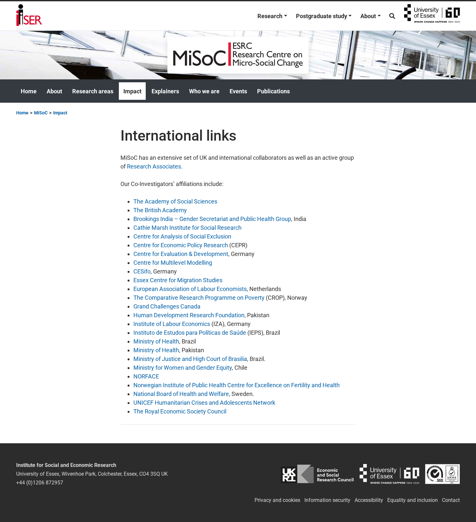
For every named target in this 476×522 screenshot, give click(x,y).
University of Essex (432, 16)
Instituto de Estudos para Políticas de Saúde (189, 332)
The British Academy (160, 210)
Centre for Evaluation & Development (180, 253)
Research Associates (154, 166)
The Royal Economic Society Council (179, 411)
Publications (273, 91)
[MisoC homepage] (238, 54)
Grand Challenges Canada (166, 306)
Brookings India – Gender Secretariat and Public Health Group (212, 218)
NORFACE (146, 376)
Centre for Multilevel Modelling (172, 262)
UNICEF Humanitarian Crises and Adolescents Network (204, 402)
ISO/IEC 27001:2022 (442, 474)
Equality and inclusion (412, 500)
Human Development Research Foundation (188, 315)
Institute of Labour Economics (171, 323)
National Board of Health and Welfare (181, 393)
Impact (132, 91)
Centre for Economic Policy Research (180, 245)
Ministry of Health (156, 341)
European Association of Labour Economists (190, 288)
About (368, 16)
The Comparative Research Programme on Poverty (199, 297)
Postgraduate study (321, 16)
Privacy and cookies (277, 500)
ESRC (317, 474)
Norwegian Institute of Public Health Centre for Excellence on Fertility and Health (236, 385)
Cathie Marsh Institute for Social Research (187, 227)
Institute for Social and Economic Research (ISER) (29, 16)
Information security (327, 500)
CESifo (142, 271)
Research (269, 16)
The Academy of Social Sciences (175, 201)
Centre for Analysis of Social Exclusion (182, 236)
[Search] (392, 16)
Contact (451, 500)
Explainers (165, 91)
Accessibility (369, 500)
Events (238, 91)
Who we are (204, 91)
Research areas (92, 91)
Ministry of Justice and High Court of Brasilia (190, 358)
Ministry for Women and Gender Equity (182, 367)
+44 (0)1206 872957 (39, 483)
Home (29, 91)
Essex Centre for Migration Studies (177, 280)
